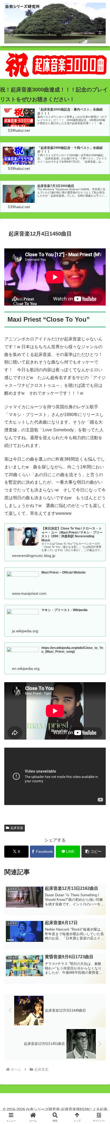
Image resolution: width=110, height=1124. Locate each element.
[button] (93, 852)
